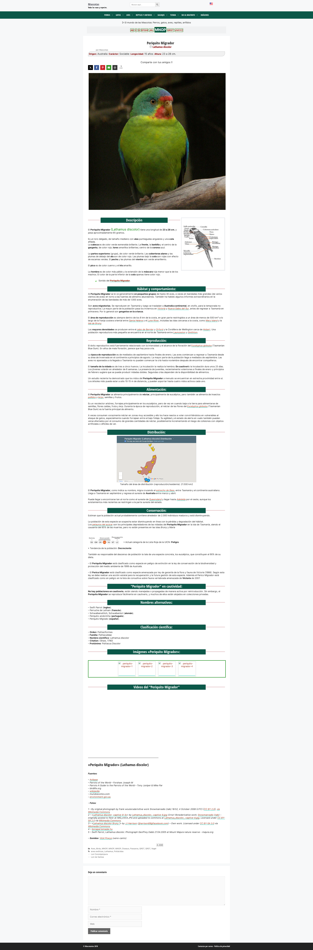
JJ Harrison (131, 823)
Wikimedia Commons (110, 820)
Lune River (153, 320)
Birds (98, 848)
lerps (100, 397)
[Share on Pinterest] (102, 67)
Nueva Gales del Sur (178, 308)
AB (132, 30)
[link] (156, 141)
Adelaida (181, 499)
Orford (159, 329)
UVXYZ (179, 30)
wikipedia (95, 791)
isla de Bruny (94, 323)
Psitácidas (118, 851)
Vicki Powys (106, 838)
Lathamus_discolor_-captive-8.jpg (149, 815)
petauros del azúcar (102, 524)
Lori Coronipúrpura (99, 854)
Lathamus (108, 851)
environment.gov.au (100, 797)
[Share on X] (90, 67)
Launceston (179, 332)
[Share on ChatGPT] (114, 67)
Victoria (161, 308)
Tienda (173, 15)
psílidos (92, 397)
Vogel (153, 848)
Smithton (192, 332)
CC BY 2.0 (209, 809)
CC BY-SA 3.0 (207, 823)
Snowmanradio (205, 815)
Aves (128, 15)
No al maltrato (188, 15)
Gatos (118, 15)
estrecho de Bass (165, 490)
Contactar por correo (205, 946)
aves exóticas (97, 851)
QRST (170, 30)
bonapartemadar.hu (102, 829)
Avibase (94, 779)
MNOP (160, 29)
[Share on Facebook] (96, 67)
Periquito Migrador (120, 280)
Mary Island (212, 320)
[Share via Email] (108, 67)
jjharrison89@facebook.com (153, 823)
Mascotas (93, 4)
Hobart (206, 329)
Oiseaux (125, 848)
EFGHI (144, 30)
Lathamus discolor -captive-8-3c (110, 815)
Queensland (155, 499)
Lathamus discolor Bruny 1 (106, 823)
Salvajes (161, 15)
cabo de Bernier (145, 329)
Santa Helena (136, 320)
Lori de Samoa (97, 857)
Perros (107, 15)
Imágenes (205, 15)
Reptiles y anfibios (144, 15)
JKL (151, 30)
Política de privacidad (222, 946)
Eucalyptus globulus (201, 345)
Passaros (134, 848)
